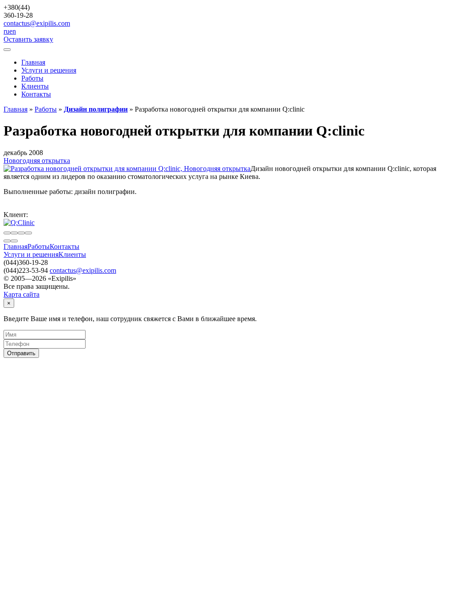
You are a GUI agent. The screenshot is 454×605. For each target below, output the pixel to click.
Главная (33, 62)
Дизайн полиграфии (96, 109)
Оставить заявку (28, 39)
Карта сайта (21, 294)
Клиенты (35, 86)
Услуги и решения (48, 70)
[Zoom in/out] (28, 233)
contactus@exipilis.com (37, 23)
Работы (32, 78)
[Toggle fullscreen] (21, 233)
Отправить (21, 353)
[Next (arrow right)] (14, 241)
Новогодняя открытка (37, 160)
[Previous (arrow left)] (7, 241)
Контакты (36, 94)
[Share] (14, 233)
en (12, 31)
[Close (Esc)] (7, 233)
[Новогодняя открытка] (127, 168)
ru (6, 31)
